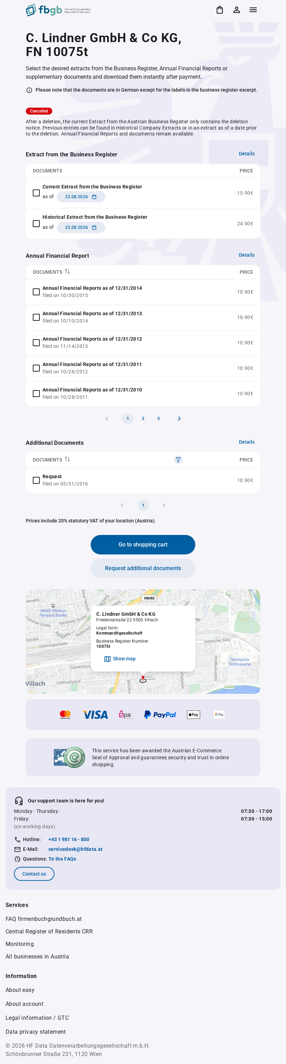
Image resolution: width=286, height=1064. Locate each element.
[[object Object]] (178, 460)
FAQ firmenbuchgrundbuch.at (44, 919)
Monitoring (20, 944)
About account (24, 1004)
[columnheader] (120, 272)
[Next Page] (179, 419)
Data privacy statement (36, 1031)
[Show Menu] (253, 10)
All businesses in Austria (37, 956)
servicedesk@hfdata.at (75, 849)
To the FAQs (62, 859)
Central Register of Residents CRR (49, 931)
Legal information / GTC (37, 1018)
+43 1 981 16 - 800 (68, 839)
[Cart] (220, 10)
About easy (20, 990)
